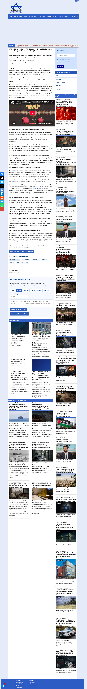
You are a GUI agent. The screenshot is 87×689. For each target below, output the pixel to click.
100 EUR (46, 290)
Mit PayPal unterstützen (18, 309)
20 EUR (26, 290)
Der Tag (18, 685)
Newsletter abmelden (64, 62)
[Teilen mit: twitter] (2, 178)
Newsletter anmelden (64, 59)
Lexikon (60, 16)
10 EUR (19, 290)
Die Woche (19, 687)
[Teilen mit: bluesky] (2, 182)
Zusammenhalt (22, 262)
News (66, 16)
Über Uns (73, 16)
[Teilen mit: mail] (2, 209)
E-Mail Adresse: (61, 53)
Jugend (44, 259)
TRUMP (58, 89)
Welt (43, 16)
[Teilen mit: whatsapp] (2, 205)
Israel (25, 16)
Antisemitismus (51, 16)
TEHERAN (59, 86)
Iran (35, 16)
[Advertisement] (43, 31)
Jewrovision (14, 259)
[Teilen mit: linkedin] (2, 194)
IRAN (57, 75)
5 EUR (12, 290)
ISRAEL (58, 79)
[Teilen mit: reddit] (2, 198)
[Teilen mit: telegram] (2, 201)
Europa (30, 16)
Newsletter (33, 682)
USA (39, 16)
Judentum (35, 259)
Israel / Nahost (20, 684)
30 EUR (32, 290)
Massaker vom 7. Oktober (21, 204)
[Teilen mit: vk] (2, 190)
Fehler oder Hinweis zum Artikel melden (21, 251)
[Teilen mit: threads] (2, 186)
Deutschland (18, 16)
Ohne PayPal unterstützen (19, 314)
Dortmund (25, 259)
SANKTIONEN (60, 82)
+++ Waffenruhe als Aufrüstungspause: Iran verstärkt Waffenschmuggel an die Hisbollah (44, 45)
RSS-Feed (33, 684)
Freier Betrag (14, 294)
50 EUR (39, 290)
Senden (60, 66)
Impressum (33, 685)
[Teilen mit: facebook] (2, 174)
